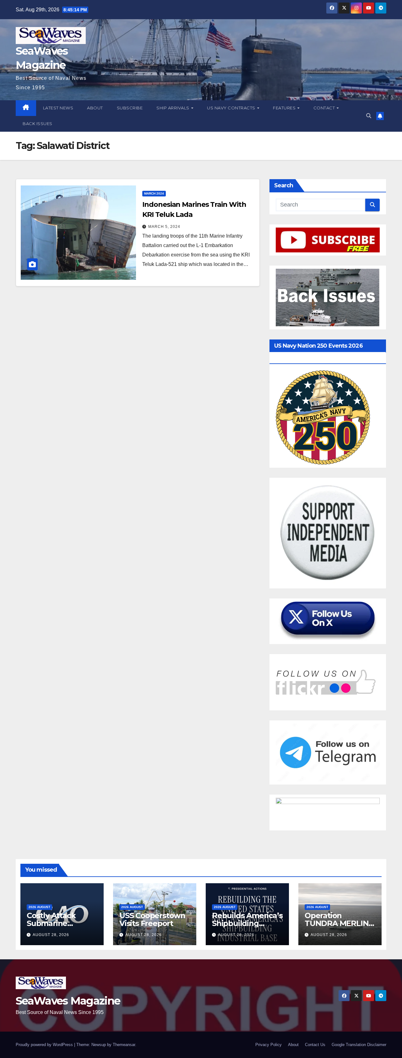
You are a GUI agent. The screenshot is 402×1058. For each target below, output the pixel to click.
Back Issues (37, 123)
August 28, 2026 (51, 935)
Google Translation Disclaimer (359, 1044)
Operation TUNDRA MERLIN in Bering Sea (336, 923)
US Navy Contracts (231, 107)
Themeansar (124, 1044)
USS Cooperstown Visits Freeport (152, 919)
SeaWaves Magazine (68, 1000)
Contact (324, 107)
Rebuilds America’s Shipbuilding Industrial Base (247, 923)
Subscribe (130, 107)
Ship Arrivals (173, 107)
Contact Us (315, 1044)
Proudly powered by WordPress (45, 1044)
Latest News (58, 107)
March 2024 (154, 193)
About (95, 107)
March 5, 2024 (164, 226)
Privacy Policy (268, 1044)
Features (285, 107)
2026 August (39, 907)
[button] (368, 115)
